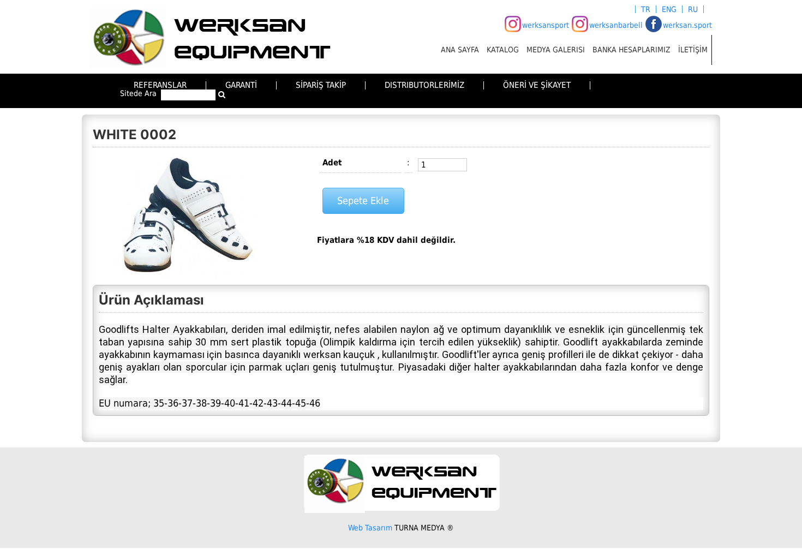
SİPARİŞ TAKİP (321, 85)
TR (645, 9)
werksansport (545, 25)
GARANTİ (241, 85)
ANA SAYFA (460, 49)
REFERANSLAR (160, 85)
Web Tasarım (370, 527)
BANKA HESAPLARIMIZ (631, 49)
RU (693, 9)
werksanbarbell (616, 25)
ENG (669, 9)
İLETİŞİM (693, 49)
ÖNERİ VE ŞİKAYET (537, 85)
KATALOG (503, 49)
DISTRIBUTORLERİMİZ (424, 85)
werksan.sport (687, 25)
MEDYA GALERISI (555, 49)
